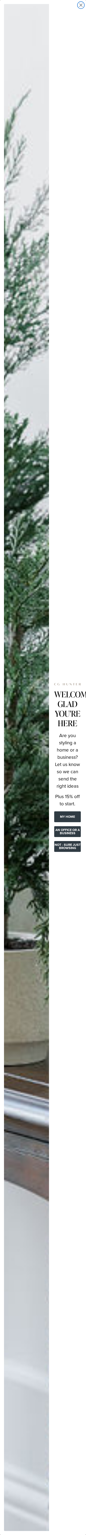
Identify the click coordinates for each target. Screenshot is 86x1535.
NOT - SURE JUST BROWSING (68, 846)
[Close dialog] (80, 5)
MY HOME (67, 816)
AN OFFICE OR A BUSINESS (67, 831)
